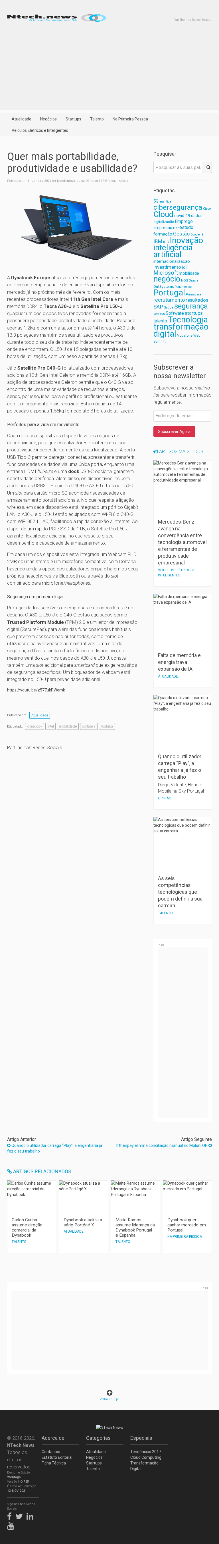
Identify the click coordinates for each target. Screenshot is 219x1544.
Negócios (48, 119)
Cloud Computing (145, 1457)
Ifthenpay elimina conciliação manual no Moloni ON (162, 1145)
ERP (176, 228)
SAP (158, 307)
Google (195, 234)
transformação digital (180, 330)
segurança (191, 306)
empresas (162, 227)
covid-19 (182, 215)
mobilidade (68, 726)
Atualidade (21, 119)
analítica (165, 201)
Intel (50, 726)
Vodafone (184, 335)
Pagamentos (183, 287)
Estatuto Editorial (57, 1457)
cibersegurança (177, 207)
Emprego (184, 221)
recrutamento (169, 300)
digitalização (163, 222)
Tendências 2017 (145, 1451)
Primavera (193, 294)
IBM (157, 241)
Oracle (193, 280)
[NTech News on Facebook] (11, 1515)
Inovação (186, 240)
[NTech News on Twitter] (20, 1515)
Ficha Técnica (54, 1463)
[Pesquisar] (207, 167)
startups (194, 313)
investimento (167, 267)
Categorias (98, 1438)
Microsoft (165, 273)
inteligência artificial (173, 251)
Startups (73, 119)
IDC (166, 242)
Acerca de (53, 1438)
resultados (197, 300)
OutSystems (163, 286)
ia (202, 234)
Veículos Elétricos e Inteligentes (40, 130)
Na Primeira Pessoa (130, 119)
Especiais (141, 1438)
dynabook (34, 726)
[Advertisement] (109, 70)
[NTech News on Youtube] (12, 1524)
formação (162, 234)
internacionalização (171, 261)
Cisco (207, 209)
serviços (159, 314)
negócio (166, 279)
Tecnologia (188, 319)
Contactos (51, 1451)
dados (196, 215)
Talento (97, 119)
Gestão (181, 234)
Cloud (163, 214)
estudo (186, 227)
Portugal (169, 292)
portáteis (89, 726)
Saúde (168, 307)
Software (175, 313)
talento (160, 321)
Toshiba (107, 726)
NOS (184, 280)
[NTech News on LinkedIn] (31, 1515)
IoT (185, 267)
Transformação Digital (144, 1466)
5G (156, 201)
